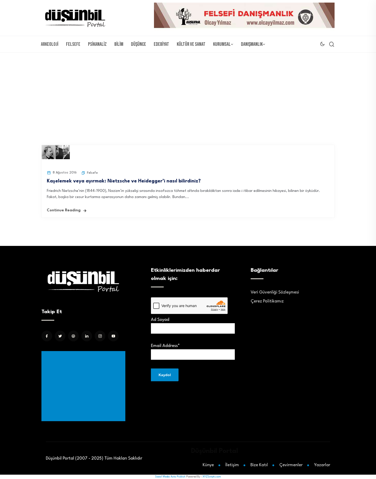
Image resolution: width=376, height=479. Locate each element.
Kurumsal (222, 44)
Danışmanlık (252, 44)
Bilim (118, 44)
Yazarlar (322, 465)
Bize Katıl (259, 465)
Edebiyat (161, 44)
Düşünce (138, 44)
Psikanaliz (97, 44)
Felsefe (73, 44)
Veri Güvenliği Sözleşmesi (275, 292)
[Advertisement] (188, 91)
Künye (208, 465)
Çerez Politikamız (267, 301)
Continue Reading (64, 210)
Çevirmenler (291, 465)
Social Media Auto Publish (170, 476)
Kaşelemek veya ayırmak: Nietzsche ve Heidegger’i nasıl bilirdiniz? (124, 181)
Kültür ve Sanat (191, 44)
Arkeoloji (49, 44)
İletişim (232, 465)
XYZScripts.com (212, 476)
